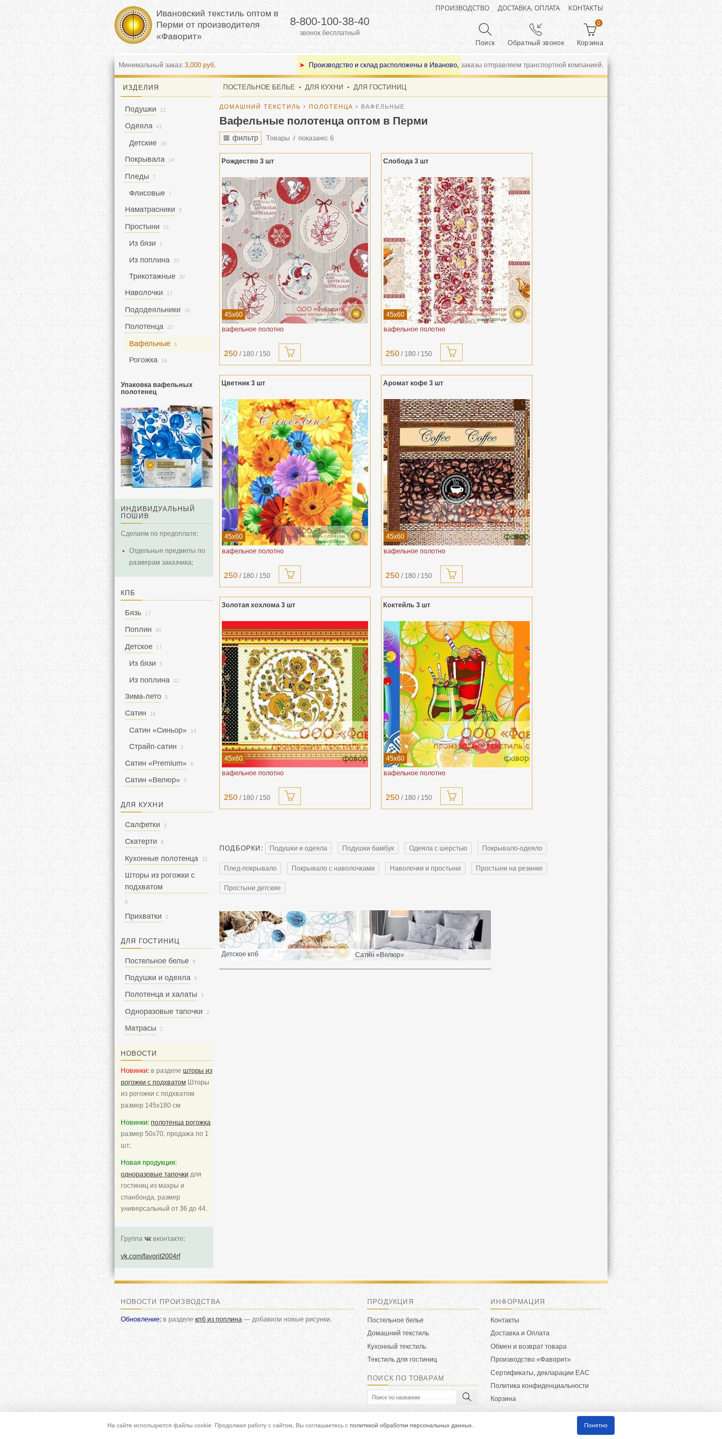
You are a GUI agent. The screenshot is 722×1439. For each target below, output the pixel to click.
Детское (139, 646)
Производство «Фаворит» (531, 1359)
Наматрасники (150, 209)
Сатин (135, 713)
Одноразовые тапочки (164, 1011)
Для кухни (324, 87)
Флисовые (147, 193)
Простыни (142, 226)
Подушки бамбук (368, 848)
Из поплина (149, 260)
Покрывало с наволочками (333, 868)
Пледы (137, 176)
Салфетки (142, 824)
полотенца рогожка (181, 1122)
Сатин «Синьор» (158, 730)
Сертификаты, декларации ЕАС (540, 1372)
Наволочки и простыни (425, 868)
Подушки (140, 109)
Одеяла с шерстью (438, 848)
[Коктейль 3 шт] (457, 694)
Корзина (503, 1398)
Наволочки (144, 292)
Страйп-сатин (153, 746)
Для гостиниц (380, 87)
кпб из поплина (218, 1319)
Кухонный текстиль (396, 1346)
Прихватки (143, 916)
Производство (462, 8)
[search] (467, 1397)
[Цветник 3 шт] (295, 472)
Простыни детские (252, 887)
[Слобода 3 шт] (457, 250)
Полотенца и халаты (161, 994)
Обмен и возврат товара (529, 1346)
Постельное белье (259, 87)
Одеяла (139, 126)
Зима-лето (143, 696)
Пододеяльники (152, 310)
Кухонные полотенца (161, 858)
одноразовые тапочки (154, 1174)
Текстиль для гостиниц (402, 1359)
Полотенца (144, 326)
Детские (143, 143)
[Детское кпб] (286, 935)
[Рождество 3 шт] (295, 250)
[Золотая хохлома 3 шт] (295, 694)
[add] (290, 352)
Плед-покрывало (250, 868)
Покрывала (145, 159)
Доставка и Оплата (520, 1333)
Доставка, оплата (529, 8)
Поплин (138, 629)
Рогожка (143, 360)
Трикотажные (152, 276)
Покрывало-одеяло (512, 848)
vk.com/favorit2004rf (150, 1256)
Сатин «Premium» (156, 763)
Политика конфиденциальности (540, 1385)
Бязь (133, 613)
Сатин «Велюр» (152, 780)
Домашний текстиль (398, 1333)
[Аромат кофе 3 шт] (457, 472)
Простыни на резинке (509, 868)
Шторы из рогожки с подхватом (160, 881)
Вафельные (149, 343)
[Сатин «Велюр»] (422, 935)
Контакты (585, 8)
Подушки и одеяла (298, 848)
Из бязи (142, 243)
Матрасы (140, 1028)
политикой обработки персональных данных (411, 1425)
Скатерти (141, 841)
